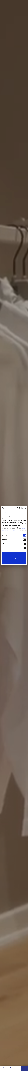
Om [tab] (23, 511)
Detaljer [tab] (14, 511)
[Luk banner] (25, 508)
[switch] (24, 539)
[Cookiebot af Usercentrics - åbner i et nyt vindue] (17, 508)
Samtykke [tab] (5, 511)
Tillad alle (14, 554)
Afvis (14, 562)
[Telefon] (17, 1067)
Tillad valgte (14, 558)
